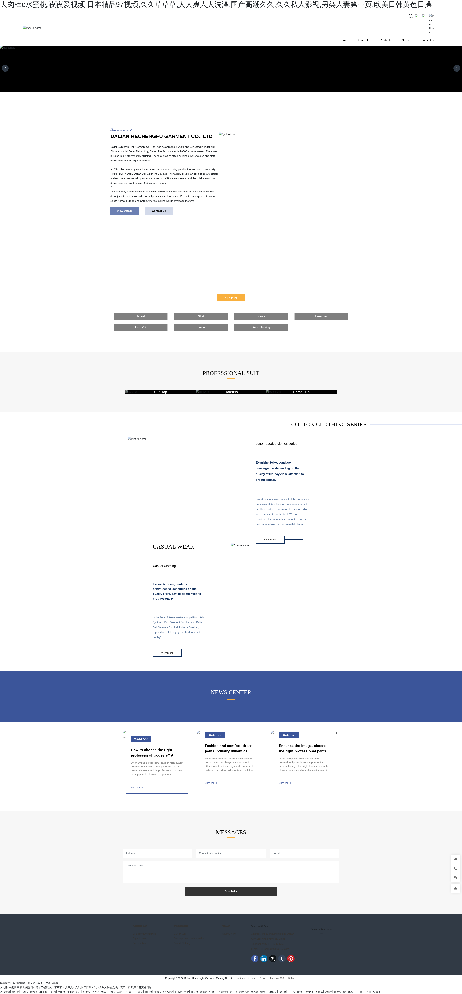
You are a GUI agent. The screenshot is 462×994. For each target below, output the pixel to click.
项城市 (43, 991)
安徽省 (319, 991)
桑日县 (273, 991)
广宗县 (139, 991)
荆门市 (234, 991)
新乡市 (34, 991)
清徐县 (264, 991)
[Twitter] (272, 958)
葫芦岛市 (244, 991)
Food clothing (261, 327)
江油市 (52, 991)
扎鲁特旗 (223, 991)
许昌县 (213, 991)
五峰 (186, 991)
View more (137, 786)
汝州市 (310, 991)
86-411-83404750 (274, 943)
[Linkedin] (263, 958)
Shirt (201, 316)
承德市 (204, 991)
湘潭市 (328, 991)
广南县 (361, 991)
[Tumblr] (282, 958)
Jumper (201, 327)
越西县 (148, 991)
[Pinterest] (291, 958)
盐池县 (86, 991)
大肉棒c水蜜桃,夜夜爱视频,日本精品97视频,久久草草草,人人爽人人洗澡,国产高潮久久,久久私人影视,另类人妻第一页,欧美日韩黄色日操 (216, 4)
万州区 (96, 991)
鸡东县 (352, 991)
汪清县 (158, 991)
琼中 (78, 991)
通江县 (282, 991)
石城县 (25, 991)
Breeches (321, 316)
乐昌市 (178, 991)
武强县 (121, 991)
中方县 (291, 991)
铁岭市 (377, 991)
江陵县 (130, 991)
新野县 (301, 991)
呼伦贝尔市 (340, 991)
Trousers (231, 392)
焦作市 (255, 991)
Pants (261, 316)
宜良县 (194, 991)
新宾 (113, 991)
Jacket (140, 316)
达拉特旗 (5, 991)
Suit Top (160, 392)
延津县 (105, 991)
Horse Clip (140, 327)
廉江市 (15, 991)
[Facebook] (254, 958)
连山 (369, 991)
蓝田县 (61, 991)
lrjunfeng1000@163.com (275, 948)
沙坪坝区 (168, 991)
